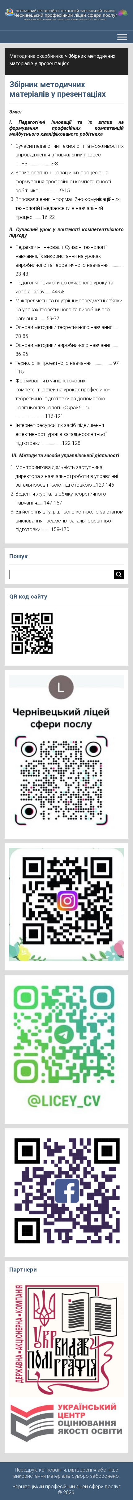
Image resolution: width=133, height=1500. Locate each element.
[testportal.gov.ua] (66, 1425)
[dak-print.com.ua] (66, 1342)
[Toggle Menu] (122, 37)
